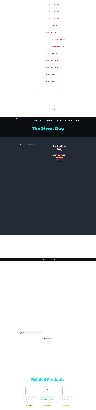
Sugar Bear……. (66, 399)
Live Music (56, 120)
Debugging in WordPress (55, 4)
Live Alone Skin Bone (47, 399)
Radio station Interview (66, 120)
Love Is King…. (29, 399)
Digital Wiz (41, 120)
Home (35, 120)
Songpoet (58, 259)
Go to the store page (59, 159)
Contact (76, 120)
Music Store (49, 120)
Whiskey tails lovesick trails (59, 154)
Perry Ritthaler (60, 151)
